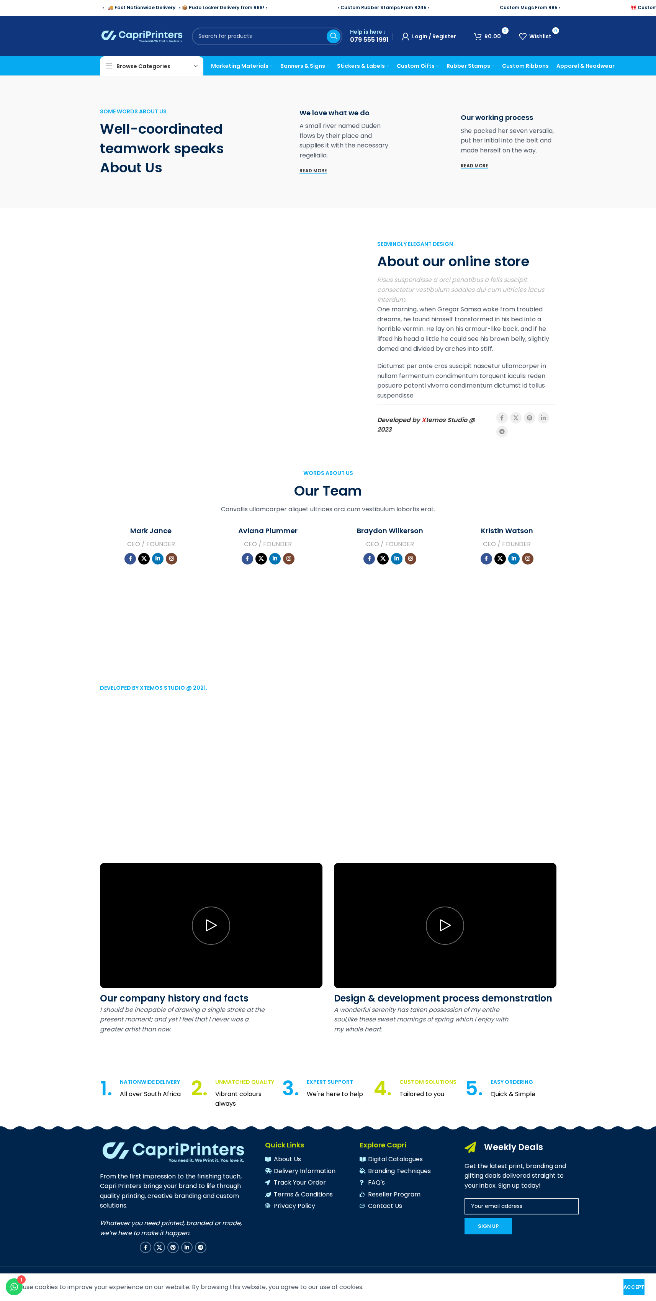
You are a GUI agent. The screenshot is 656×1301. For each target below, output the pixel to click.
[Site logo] (142, 35)
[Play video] (211, 925)
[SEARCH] (333, 36)
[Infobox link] (369, 36)
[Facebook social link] (502, 418)
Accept (634, 1287)
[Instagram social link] (171, 559)
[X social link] (516, 418)
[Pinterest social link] (529, 418)
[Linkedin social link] (543, 418)
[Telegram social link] (502, 431)
